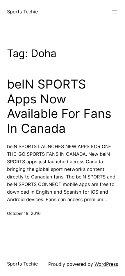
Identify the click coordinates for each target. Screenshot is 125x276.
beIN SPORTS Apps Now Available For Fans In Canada (59, 106)
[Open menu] (114, 11)
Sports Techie (22, 12)
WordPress (106, 264)
